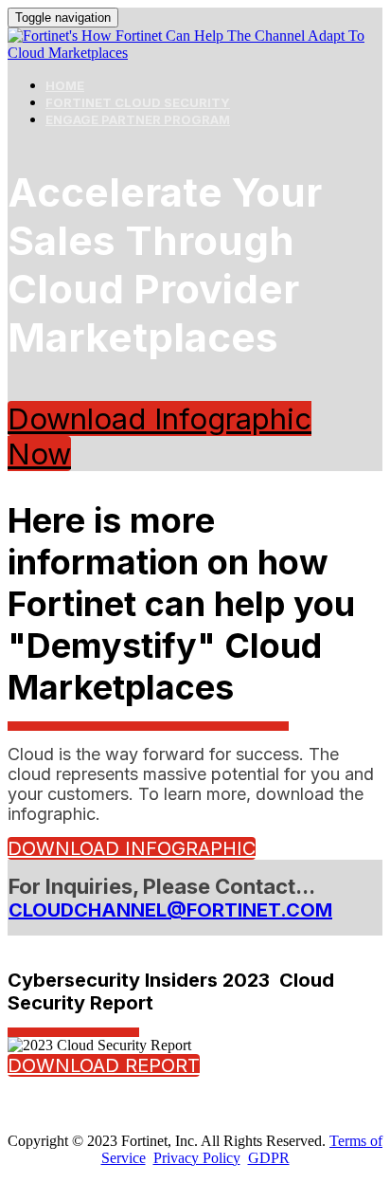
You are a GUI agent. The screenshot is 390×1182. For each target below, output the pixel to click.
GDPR (269, 1158)
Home (64, 85)
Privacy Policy (196, 1158)
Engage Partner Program (137, 119)
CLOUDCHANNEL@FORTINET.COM (170, 910)
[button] (132, 848)
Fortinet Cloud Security (137, 102)
